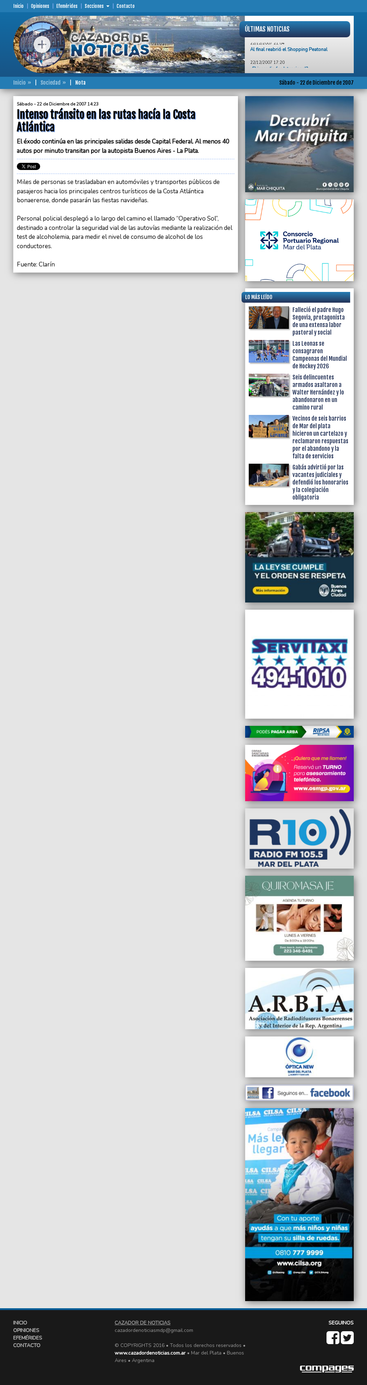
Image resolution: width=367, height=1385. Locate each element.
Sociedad (50, 82)
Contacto (125, 6)
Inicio (18, 6)
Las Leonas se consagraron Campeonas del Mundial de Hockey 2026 (319, 355)
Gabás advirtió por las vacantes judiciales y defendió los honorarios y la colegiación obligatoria (320, 482)
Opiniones (40, 6)
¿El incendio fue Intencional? (279, 55)
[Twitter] (347, 1341)
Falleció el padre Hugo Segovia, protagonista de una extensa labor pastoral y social (318, 321)
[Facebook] (334, 1341)
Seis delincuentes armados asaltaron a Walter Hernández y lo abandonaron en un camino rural (318, 392)
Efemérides (66, 6)
